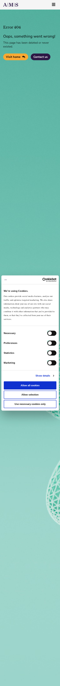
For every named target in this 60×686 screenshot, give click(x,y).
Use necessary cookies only (30, 404)
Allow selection (30, 394)
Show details (43, 375)
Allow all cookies (30, 385)
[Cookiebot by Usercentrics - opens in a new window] (42, 280)
